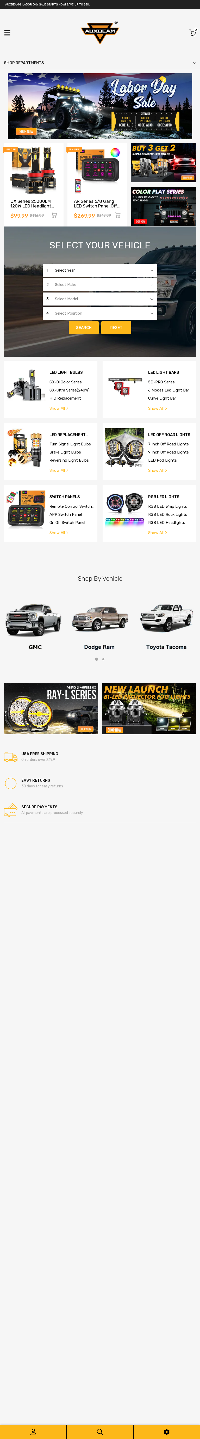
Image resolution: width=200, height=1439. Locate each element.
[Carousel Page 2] (103, 659)
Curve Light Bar (162, 398)
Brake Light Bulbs (65, 452)
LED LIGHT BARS (163, 372)
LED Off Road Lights (169, 435)
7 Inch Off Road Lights (168, 444)
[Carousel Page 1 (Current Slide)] (96, 659)
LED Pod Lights (162, 460)
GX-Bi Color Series (65, 382)
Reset (116, 327)
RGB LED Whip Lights (167, 506)
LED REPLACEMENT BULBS (67, 435)
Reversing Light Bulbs (69, 460)
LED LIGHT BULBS (66, 372)
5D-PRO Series (161, 382)
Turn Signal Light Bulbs (70, 444)
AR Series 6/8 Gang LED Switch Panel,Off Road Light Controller (96, 206)
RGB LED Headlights (166, 522)
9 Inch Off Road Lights (168, 452)
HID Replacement (65, 398)
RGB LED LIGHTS (163, 497)
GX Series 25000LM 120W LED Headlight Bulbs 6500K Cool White (30, 208)
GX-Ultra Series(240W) (69, 390)
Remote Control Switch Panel (70, 506)
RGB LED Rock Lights (167, 514)
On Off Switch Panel (67, 522)
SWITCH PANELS (64, 497)
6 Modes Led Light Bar (168, 390)
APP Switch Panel (65, 514)
